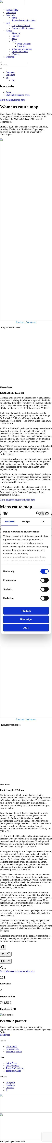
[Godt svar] (3, 954)
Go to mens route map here (12, 100)
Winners (15, 54)
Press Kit (21, 46)
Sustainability (12, 10)
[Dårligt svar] (9, 954)
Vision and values (20, 51)
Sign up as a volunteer (22, 49)
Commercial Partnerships (23, 28)
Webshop (10, 57)
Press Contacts (24, 43)
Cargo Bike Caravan (21, 25)
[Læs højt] (3, 961)
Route (14, 17)
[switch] (44, 580)
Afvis (26, 627)
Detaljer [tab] (26, 521)
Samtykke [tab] (9, 521)
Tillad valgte (26, 619)
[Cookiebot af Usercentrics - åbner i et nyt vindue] (37, 513)
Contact (15, 36)
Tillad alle (26, 611)
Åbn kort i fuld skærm (26, 322)
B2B (8, 23)
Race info (10, 15)
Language (10, 72)
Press (14, 41)
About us (16, 33)
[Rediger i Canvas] (9, 961)
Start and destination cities (23, 20)
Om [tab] (42, 521)
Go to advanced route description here (17, 500)
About (9, 30)
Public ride (11, 12)
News (14, 38)
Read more (5, 1035)
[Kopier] (3, 947)
